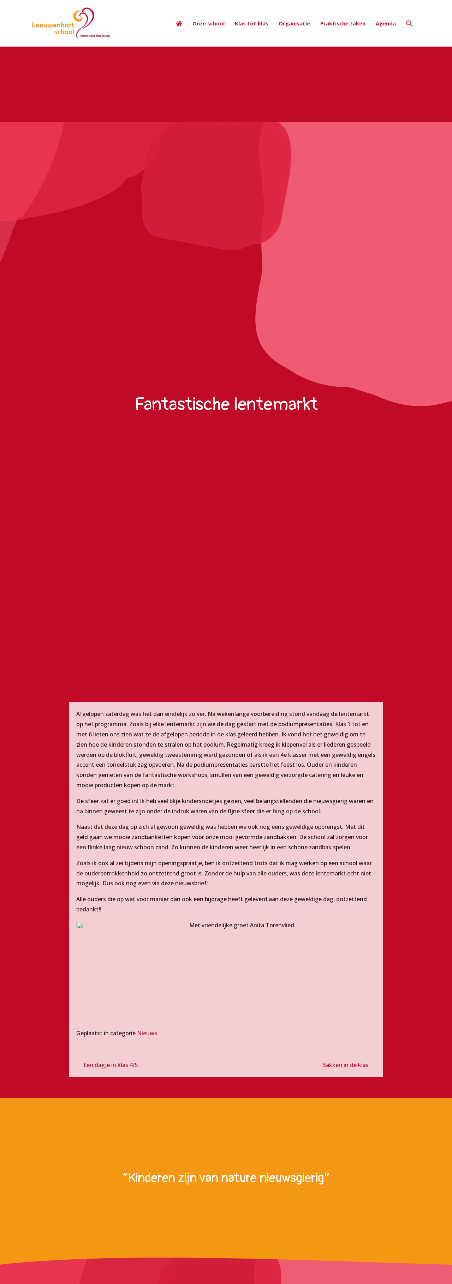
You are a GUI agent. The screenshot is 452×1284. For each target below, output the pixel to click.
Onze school (208, 23)
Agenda (386, 23)
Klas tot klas (251, 23)
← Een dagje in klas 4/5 (107, 1065)
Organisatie (294, 23)
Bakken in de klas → (349, 1065)
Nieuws (147, 1033)
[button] (410, 23)
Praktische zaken (342, 23)
